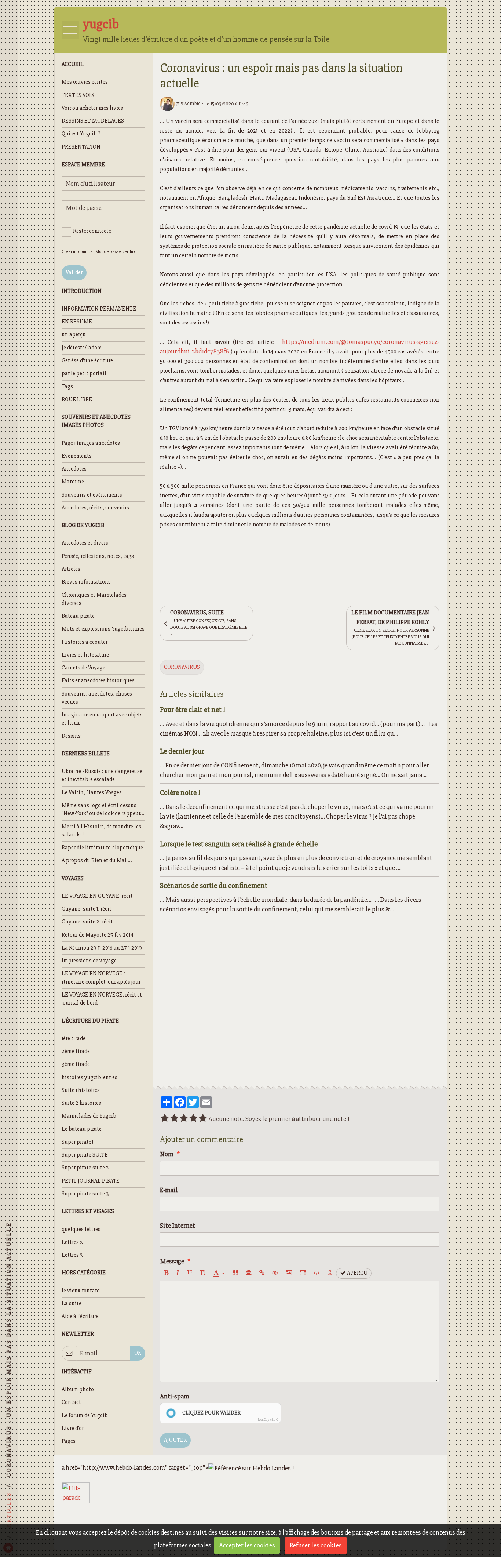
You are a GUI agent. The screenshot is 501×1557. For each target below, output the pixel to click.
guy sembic (188, 103)
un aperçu (74, 334)
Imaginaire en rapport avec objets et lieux (102, 718)
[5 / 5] (203, 1119)
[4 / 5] (193, 1119)
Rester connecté (92, 231)
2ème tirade (76, 1051)
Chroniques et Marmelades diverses (94, 599)
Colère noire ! (180, 792)
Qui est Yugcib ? (81, 133)
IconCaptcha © (268, 1420)
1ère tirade (73, 1038)
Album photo (78, 1389)
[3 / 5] (184, 1119)
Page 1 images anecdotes (91, 443)
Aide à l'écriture (80, 1316)
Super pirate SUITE (85, 1154)
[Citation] (235, 1273)
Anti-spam (174, 1396)
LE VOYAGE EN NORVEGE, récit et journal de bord (102, 998)
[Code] (317, 1273)
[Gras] (166, 1273)
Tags (67, 386)
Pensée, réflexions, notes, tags (98, 556)
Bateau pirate (78, 616)
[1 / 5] (165, 1119)
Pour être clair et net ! (192, 709)
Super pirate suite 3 (85, 1193)
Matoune (73, 481)
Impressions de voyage (89, 960)
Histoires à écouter (84, 642)
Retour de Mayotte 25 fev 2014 (98, 935)
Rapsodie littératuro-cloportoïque (102, 847)
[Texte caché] (275, 1273)
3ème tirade (76, 1064)
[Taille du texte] (202, 1273)
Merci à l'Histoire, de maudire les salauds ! (101, 830)
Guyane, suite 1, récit (86, 908)
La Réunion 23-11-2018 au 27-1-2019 (102, 947)
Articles (71, 569)
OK (137, 1353)
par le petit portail (84, 373)
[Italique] (177, 1273)
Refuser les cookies (315, 1545)
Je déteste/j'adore (82, 347)
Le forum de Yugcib (85, 1415)
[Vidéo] (303, 1273)
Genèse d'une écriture (87, 360)
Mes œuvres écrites (85, 82)
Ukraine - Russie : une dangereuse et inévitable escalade (102, 775)
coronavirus (182, 667)
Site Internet (177, 1226)
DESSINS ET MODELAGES (93, 120)
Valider (74, 272)
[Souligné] (189, 1273)
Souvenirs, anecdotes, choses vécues (97, 697)
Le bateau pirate (82, 1129)
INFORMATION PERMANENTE (99, 308)
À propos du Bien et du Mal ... (97, 860)
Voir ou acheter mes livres (92, 108)
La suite (71, 1303)
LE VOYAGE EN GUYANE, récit (97, 896)
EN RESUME (77, 321)
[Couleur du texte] (219, 1273)
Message (172, 1261)
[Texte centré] (249, 1273)
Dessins (71, 736)
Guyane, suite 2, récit (87, 921)
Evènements (77, 456)
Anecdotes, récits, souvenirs (95, 507)
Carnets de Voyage (83, 667)
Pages (69, 1441)
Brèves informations (86, 581)
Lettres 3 (72, 1255)
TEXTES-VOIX (78, 95)
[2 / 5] (174, 1119)
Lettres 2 (72, 1242)
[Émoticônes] (329, 1273)
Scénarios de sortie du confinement (213, 885)
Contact (71, 1402)
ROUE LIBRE (77, 399)
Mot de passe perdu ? (115, 251)
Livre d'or (73, 1428)
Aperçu (356, 1273)
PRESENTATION (81, 147)
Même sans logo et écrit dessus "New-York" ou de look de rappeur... (103, 809)
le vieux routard (81, 1290)
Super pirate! (77, 1142)
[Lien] (261, 1273)
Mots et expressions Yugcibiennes (103, 628)
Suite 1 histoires (81, 1090)
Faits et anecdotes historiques (98, 680)
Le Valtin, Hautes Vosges (92, 792)
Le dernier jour (182, 751)
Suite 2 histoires (81, 1103)
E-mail (169, 1190)
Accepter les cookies (247, 1545)
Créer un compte (77, 251)
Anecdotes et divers (85, 543)
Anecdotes (74, 468)
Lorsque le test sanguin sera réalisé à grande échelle (239, 843)
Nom (166, 1154)
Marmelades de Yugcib (89, 1116)
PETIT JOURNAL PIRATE (91, 1180)
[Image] (289, 1273)
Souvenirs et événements (92, 494)
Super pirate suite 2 (85, 1167)
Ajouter (175, 1440)
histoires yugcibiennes (89, 1077)
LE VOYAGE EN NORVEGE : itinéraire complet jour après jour (101, 977)
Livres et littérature (85, 655)
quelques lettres (81, 1229)
